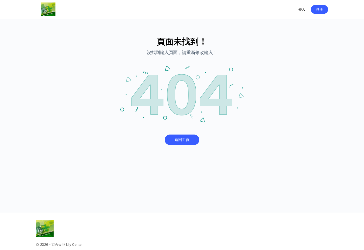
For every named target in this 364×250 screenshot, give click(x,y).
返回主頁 (182, 139)
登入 (301, 9)
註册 (319, 9)
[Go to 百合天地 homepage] (48, 9)
